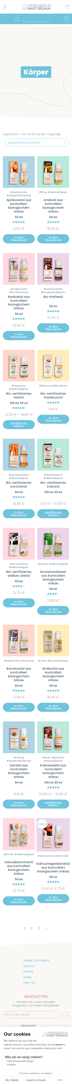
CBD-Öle (29, 983)
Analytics (11, 1064)
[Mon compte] (5, 8)
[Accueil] (36, 9)
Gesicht (29, 966)
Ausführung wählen (18, 425)
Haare (27, 977)
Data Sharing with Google (20, 1061)
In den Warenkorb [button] (19, 239)
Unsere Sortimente (36, 960)
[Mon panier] (67, 8)
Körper (28, 972)
